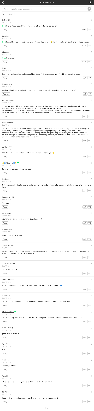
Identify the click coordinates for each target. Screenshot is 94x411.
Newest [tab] (11, 14)
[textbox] (46, 9)
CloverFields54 (8, 312)
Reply (5, 30)
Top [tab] (4, 14)
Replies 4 (6, 141)
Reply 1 (5, 257)
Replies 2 (6, 94)
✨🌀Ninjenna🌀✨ (9, 163)
